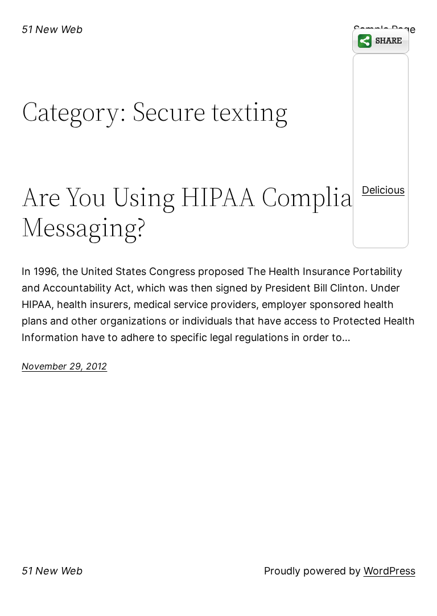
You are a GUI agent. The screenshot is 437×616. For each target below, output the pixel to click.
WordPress (389, 571)
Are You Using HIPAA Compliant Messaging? (199, 212)
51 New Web (52, 29)
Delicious (383, 190)
